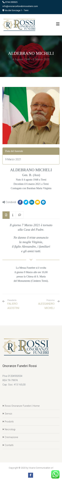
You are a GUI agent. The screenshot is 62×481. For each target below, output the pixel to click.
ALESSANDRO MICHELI (46, 306)
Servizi (8, 413)
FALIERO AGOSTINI (13, 304)
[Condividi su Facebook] (20, 202)
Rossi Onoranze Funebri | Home (22, 405)
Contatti (9, 445)
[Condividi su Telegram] (43, 202)
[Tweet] (25, 202)
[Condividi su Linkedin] (31, 202)
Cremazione (11, 437)
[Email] (37, 202)
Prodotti (9, 421)
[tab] (6, 215)
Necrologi (10, 429)
